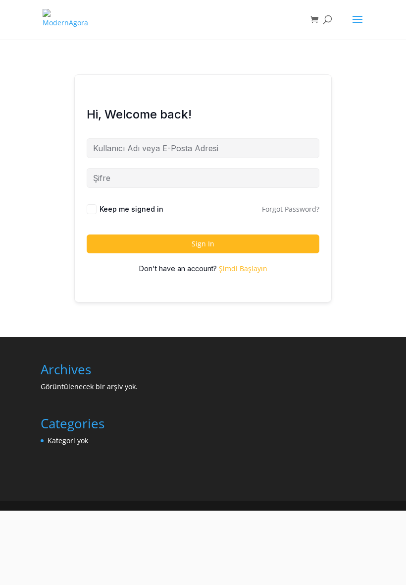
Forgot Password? (290, 209)
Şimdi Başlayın (243, 268)
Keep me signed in (131, 209)
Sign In (203, 243)
